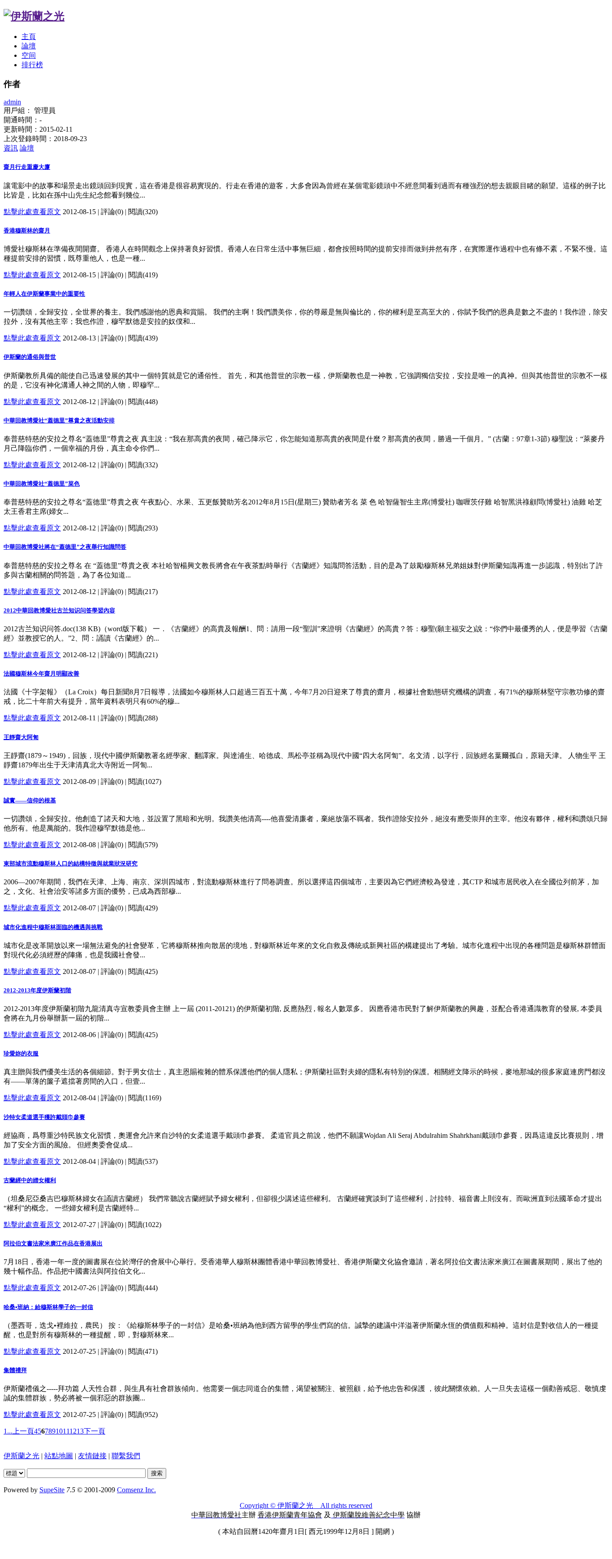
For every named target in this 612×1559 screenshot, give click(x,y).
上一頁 (23, 1431)
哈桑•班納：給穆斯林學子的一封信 (48, 1307)
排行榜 (32, 65)
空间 (29, 55)
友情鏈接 (92, 1456)
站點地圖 (58, 1456)
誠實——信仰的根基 (30, 800)
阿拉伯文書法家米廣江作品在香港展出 (53, 1243)
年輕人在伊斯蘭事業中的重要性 (44, 293)
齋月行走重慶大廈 (27, 167)
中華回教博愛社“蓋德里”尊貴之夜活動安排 (59, 420)
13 (80, 1431)
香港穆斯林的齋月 (27, 230)
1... (8, 1431)
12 (73, 1431)
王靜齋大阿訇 (21, 737)
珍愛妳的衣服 (21, 1053)
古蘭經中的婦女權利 (30, 1180)
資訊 (11, 148)
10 (59, 1431)
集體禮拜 (15, 1370)
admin (12, 102)
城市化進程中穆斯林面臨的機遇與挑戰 (53, 927)
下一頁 (94, 1431)
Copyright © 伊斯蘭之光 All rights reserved (306, 1505)
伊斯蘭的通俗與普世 (30, 356)
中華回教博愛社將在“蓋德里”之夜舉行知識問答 (65, 546)
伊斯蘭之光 (21, 1456)
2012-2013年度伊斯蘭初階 (37, 990)
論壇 (29, 46)
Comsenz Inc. (136, 1490)
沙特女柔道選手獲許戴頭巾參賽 (44, 1117)
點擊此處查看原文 (32, 211)
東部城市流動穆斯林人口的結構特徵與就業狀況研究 (71, 863)
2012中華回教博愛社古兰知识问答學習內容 (59, 610)
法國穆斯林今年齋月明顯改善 (41, 673)
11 (66, 1431)
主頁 (29, 36)
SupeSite (52, 1490)
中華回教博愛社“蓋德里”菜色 (42, 483)
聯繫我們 (126, 1456)
